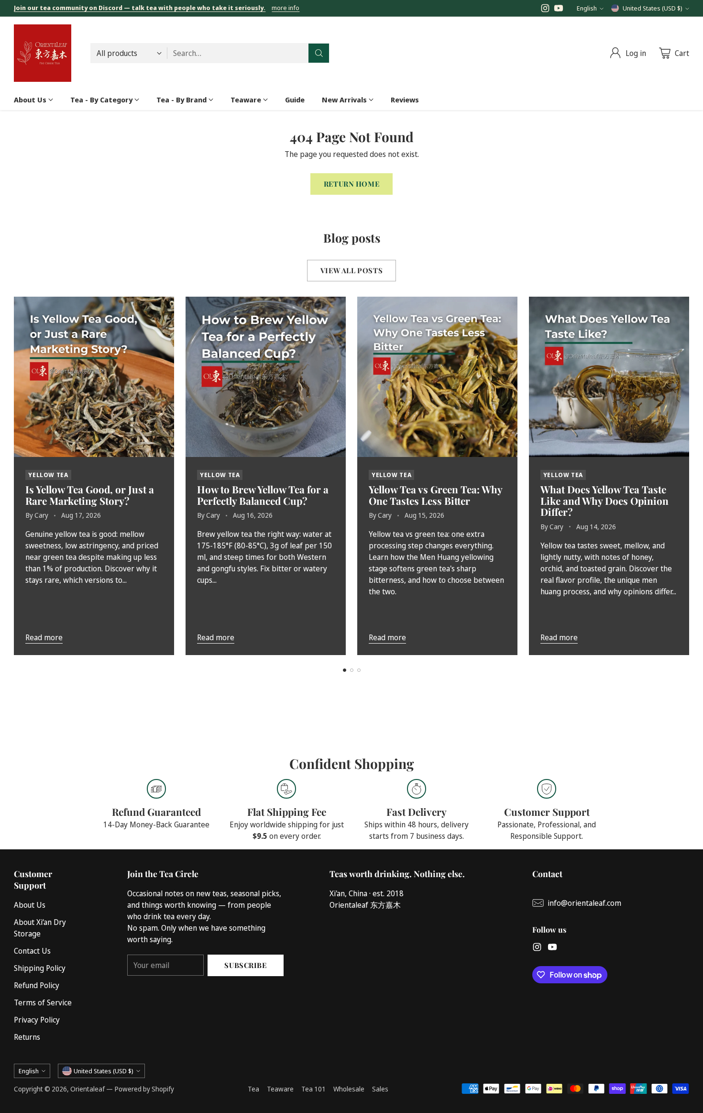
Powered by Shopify (144, 1088)
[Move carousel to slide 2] (351, 670)
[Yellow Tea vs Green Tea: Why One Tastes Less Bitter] (437, 377)
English (587, 8)
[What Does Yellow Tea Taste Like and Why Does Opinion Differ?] (609, 377)
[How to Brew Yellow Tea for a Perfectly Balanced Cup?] (266, 377)
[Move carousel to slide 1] (344, 670)
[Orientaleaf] (42, 53)
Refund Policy (36, 985)
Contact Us (32, 951)
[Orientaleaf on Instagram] (545, 9)
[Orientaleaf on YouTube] (558, 9)
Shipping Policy (40, 968)
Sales (380, 1088)
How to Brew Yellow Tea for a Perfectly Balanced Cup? (263, 494)
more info (285, 8)
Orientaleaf (87, 1088)
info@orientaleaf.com (584, 903)
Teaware (280, 1088)
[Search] (319, 53)
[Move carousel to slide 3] (359, 670)
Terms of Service (43, 1002)
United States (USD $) (652, 8)
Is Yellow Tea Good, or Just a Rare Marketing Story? (89, 494)
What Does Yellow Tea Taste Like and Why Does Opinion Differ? (604, 500)
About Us (29, 905)
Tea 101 (313, 1088)
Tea (253, 1088)
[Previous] (16, 475)
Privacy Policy (37, 1019)
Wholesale (348, 1088)
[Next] (686, 475)
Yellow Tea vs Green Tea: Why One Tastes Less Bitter (435, 494)
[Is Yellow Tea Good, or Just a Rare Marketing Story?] (94, 377)
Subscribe (245, 965)
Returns (27, 1037)
